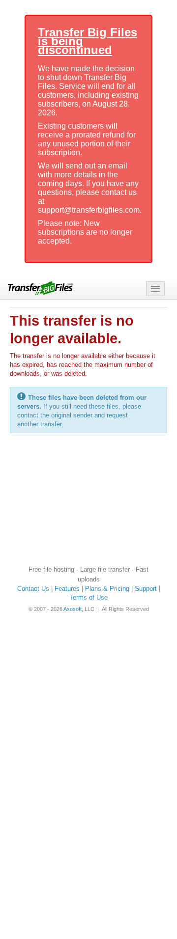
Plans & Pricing (107, 588)
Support (146, 588)
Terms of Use (88, 597)
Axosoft (72, 609)
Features (67, 588)
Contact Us (33, 588)
